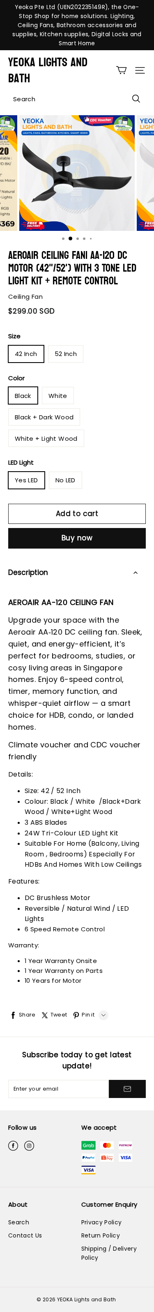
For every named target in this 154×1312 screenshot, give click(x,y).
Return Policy (100, 1235)
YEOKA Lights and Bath (47, 70)
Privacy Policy (101, 1222)
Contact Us (25, 1235)
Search (18, 1222)
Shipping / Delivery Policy (109, 1253)
